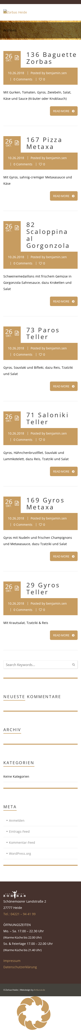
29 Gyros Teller (43, 588)
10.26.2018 (16, 73)
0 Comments (23, 79)
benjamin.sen (56, 73)
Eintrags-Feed (19, 831)
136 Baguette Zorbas (51, 58)
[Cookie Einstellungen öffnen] (34, 1029)
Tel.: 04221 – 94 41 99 (19, 914)
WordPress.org (20, 853)
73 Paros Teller (43, 333)
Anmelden (17, 820)
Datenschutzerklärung (20, 967)
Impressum (11, 961)
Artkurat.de (39, 989)
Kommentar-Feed (22, 842)
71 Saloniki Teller (47, 418)
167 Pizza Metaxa (44, 143)
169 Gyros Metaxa (45, 503)
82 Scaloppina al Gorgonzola (48, 234)
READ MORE (61, 111)
